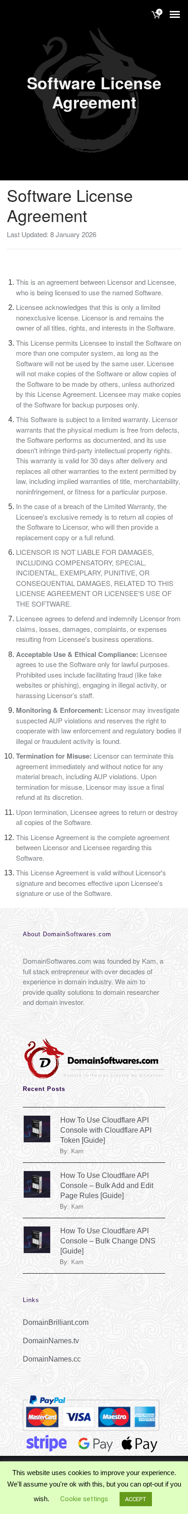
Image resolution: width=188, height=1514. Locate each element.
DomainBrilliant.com (56, 1322)
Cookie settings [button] (84, 1499)
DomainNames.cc (52, 1359)
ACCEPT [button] (135, 1499)
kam (77, 1151)
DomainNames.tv (51, 1341)
